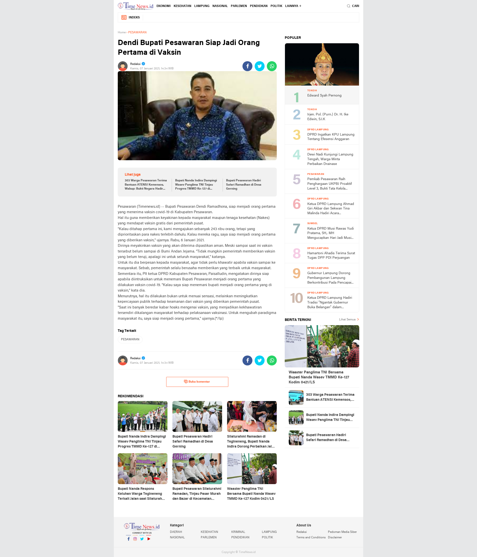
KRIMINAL (238, 532)
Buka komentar (199, 381)
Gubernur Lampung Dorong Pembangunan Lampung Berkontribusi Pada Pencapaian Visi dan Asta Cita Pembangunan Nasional (331, 278)
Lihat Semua (347, 319)
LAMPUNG (201, 6)
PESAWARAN (130, 339)
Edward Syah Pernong (324, 96)
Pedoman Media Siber (342, 532)
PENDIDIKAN (240, 537)
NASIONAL (220, 6)
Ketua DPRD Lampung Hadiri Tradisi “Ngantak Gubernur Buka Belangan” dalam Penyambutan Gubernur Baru (329, 303)
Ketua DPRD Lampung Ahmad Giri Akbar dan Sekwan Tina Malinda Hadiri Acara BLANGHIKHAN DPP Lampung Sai (330, 209)
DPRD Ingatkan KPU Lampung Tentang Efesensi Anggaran (331, 137)
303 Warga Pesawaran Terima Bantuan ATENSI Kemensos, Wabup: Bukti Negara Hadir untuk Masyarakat (146, 185)
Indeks (134, 17)
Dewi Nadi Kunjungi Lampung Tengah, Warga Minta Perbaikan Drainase (330, 159)
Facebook (128, 545)
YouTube (148, 545)
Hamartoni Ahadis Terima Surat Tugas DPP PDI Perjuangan (331, 256)
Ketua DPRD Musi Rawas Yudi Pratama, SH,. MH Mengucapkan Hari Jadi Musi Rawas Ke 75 (330, 234)
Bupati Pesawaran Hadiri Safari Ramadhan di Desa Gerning (243, 185)
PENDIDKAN (259, 6)
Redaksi (301, 532)
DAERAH (176, 532)
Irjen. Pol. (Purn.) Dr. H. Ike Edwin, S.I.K (327, 117)
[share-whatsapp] (272, 66)
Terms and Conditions (311, 537)
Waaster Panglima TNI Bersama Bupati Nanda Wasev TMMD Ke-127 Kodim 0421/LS (319, 377)
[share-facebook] (247, 66)
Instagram (135, 545)
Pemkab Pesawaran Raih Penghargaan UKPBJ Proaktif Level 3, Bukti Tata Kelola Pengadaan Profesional (329, 184)
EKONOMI (164, 6)
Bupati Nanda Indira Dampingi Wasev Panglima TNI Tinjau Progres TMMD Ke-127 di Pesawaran (196, 185)
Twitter (141, 545)
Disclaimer (335, 537)
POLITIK (276, 6)
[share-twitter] (260, 66)
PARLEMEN (239, 6)
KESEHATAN (182, 6)
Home (122, 32)
